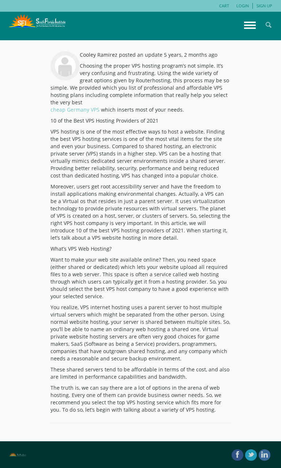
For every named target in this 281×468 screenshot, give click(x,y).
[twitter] (251, 455)
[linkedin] (264, 455)
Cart (224, 5)
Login (242, 5)
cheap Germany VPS (75, 109)
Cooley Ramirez (98, 54)
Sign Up (264, 5)
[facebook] (237, 455)
